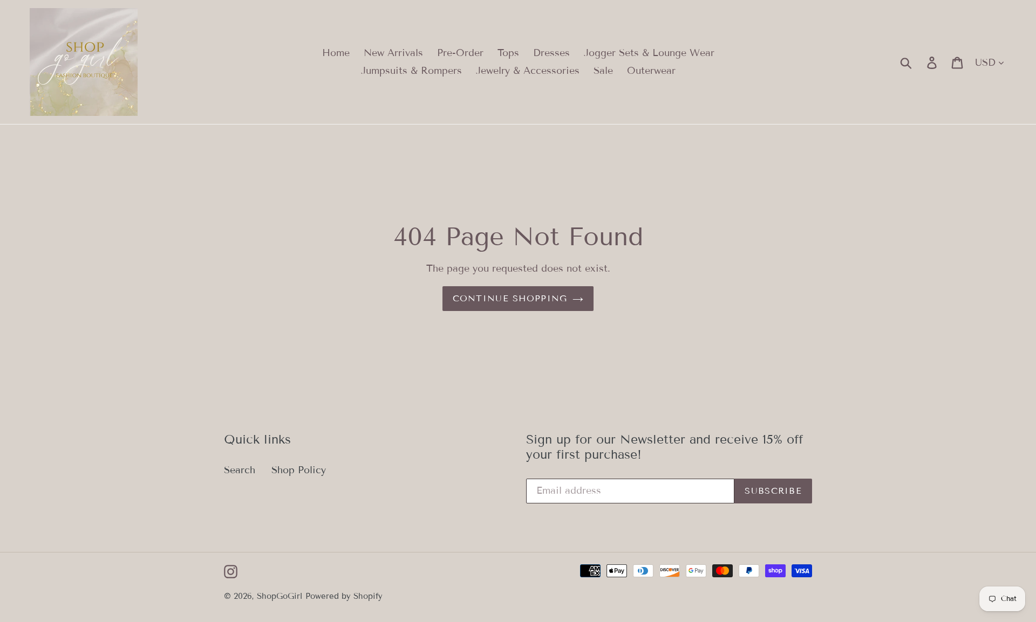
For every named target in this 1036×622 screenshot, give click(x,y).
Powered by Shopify (344, 596)
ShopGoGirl (279, 596)
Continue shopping (510, 298)
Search (239, 470)
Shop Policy (298, 470)
